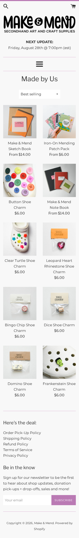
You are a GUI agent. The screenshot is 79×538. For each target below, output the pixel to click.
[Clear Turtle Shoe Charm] (19, 239)
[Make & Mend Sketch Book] (19, 121)
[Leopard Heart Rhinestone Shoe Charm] (59, 239)
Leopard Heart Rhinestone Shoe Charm (59, 266)
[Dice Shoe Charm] (59, 303)
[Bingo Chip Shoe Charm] (19, 303)
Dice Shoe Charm (59, 325)
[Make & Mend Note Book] (59, 180)
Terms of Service (17, 450)
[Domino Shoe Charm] (19, 362)
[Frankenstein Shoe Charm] (59, 362)
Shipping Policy (17, 438)
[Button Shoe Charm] (19, 180)
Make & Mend (44, 523)
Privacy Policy (15, 455)
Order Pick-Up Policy (22, 433)
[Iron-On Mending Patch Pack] (59, 121)
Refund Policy (15, 444)
